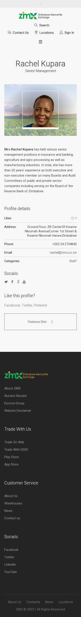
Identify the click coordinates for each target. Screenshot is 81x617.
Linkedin (10, 564)
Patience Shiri (37, 322)
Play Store (11, 457)
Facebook (12, 305)
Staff (73, 261)
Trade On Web (14, 442)
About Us (10, 496)
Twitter (27, 305)
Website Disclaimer (17, 411)
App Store (11, 464)
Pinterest (40, 305)
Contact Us (21, 33)
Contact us (12, 518)
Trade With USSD (16, 450)
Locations (47, 33)
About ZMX (12, 388)
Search (44, 25)
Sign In (69, 33)
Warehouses (13, 503)
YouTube (10, 572)
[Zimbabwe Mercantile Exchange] (40, 15)
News (8, 511)
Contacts (33, 602)
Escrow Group (14, 403)
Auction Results (15, 396)
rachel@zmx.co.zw (63, 253)
